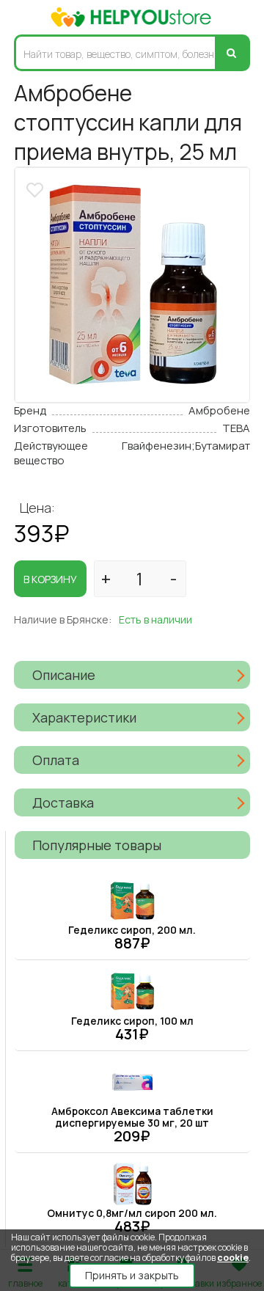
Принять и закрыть (132, 1275)
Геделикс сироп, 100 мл (132, 1021)
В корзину (50, 579)
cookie (233, 1257)
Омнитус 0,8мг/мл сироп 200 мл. (132, 1213)
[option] (132, 285)
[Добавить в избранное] (37, 188)
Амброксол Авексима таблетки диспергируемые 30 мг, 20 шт (132, 1117)
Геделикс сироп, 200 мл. (132, 930)
